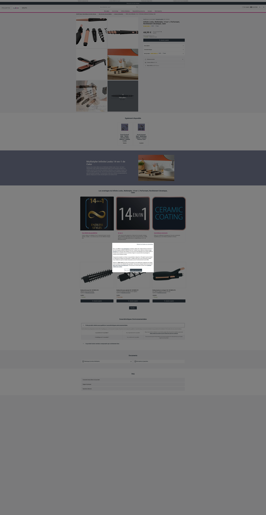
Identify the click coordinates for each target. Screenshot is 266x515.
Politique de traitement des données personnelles (115, 275)
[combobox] (109, 252)
